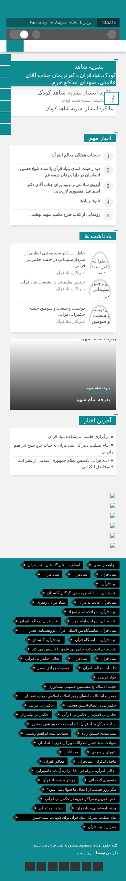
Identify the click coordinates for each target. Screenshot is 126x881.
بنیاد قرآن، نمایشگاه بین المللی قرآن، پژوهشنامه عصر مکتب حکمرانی (72, 631)
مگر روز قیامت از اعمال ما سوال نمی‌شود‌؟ (81, 789)
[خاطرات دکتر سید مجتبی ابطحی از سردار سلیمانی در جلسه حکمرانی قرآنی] (63, 262)
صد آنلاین (71, 752)
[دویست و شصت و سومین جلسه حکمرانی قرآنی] (63, 315)
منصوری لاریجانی (102, 780)
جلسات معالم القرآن (99, 668)
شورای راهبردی (103, 752)
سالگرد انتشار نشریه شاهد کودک (80, 108)
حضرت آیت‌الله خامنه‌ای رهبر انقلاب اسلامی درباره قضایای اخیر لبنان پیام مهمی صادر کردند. (70, 697)
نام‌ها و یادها (89, 200)
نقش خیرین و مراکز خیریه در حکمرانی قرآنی (80, 799)
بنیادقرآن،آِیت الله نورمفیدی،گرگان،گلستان (81, 593)
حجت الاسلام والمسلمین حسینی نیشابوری (82, 686)
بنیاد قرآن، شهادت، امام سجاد (92, 611)
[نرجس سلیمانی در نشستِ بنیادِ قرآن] (63, 290)
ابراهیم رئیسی (104, 565)
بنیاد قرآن (108, 574)
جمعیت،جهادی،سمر (53, 668)
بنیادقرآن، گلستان (46, 640)
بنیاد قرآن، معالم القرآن (39, 621)
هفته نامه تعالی (51, 808)
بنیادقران (80, 658)
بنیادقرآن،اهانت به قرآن (97, 602)
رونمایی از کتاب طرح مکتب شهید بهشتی (65, 214)
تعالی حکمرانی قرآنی (42, 658)
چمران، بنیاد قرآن (102, 827)
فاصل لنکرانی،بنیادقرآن (97, 761)
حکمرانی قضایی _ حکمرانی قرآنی (89, 714)
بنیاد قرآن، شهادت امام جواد (94, 621)
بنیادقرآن (80, 574)
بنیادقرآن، (108, 583)
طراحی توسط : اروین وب (97, 853)
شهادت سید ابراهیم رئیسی (46, 733)
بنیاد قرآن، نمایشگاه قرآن (95, 640)
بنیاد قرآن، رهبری (51, 602)
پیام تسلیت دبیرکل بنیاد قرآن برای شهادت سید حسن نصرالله (74, 818)
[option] (63, 374)
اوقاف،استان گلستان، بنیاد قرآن (54, 565)
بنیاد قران (108, 658)
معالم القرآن (54, 761)
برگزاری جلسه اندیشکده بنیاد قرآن (78, 436)
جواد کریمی (107, 677)
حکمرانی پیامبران (34, 714)
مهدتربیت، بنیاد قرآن (58, 780)
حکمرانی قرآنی (41, 705)
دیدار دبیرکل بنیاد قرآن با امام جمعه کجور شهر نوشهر (73, 724)
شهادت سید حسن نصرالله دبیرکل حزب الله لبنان (77, 742)
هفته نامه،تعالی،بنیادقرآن (96, 808)
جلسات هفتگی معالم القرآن (75, 155)
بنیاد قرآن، (50, 574)
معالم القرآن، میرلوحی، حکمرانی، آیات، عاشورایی (76, 770)
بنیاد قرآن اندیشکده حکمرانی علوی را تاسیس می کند (74, 649)
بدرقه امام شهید (93, 399)
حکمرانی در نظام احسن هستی (91, 705)
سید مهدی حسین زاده (99, 733)
